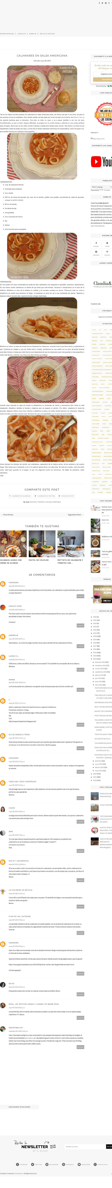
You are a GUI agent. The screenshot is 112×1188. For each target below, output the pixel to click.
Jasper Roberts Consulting (53, 692)
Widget (60, 692)
